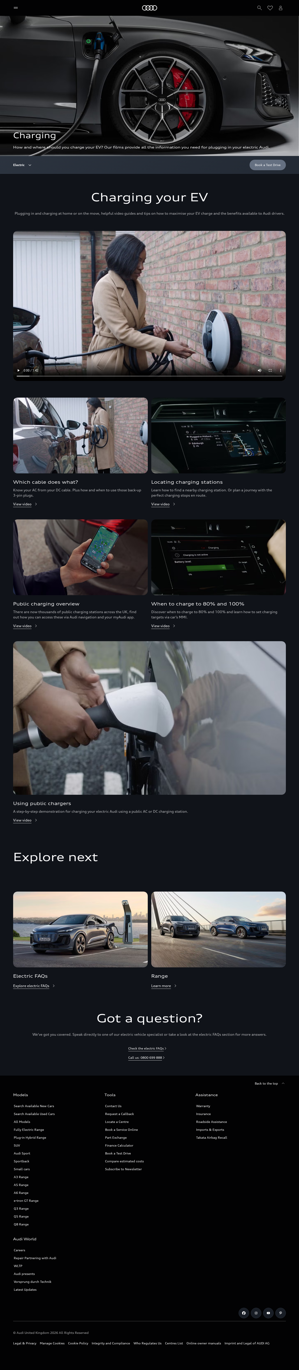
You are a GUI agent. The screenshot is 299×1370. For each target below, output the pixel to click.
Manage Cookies (52, 1343)
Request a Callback (119, 1114)
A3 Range (21, 1177)
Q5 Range (21, 1216)
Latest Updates (25, 1289)
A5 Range (21, 1185)
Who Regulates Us (148, 1343)
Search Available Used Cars (34, 1114)
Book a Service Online (121, 1129)
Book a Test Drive (118, 1153)
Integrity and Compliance (111, 1343)
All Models (22, 1122)
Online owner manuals (203, 1343)
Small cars (22, 1169)
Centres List (174, 1343)
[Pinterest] (280, 1313)
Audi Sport (22, 1153)
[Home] (149, 8)
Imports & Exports (210, 1129)
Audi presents (24, 1274)
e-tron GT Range (26, 1200)
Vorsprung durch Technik (32, 1281)
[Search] (259, 8)
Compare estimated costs (124, 1161)
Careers (19, 1250)
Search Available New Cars (34, 1106)
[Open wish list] (270, 8)
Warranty (203, 1106)
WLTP (18, 1266)
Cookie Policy (78, 1343)
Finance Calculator (119, 1145)
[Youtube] (268, 1313)
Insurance (203, 1114)
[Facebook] (244, 1313)
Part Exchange (116, 1137)
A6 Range (21, 1193)
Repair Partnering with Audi (35, 1258)
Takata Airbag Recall (211, 1137)
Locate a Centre (117, 1122)
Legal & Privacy (24, 1343)
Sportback (21, 1161)
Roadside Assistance (211, 1122)
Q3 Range (21, 1208)
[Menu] (16, 7)
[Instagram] (256, 1313)
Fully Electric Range (29, 1129)
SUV (17, 1145)
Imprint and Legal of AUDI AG (247, 1343)
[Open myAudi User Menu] (280, 8)
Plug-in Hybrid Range (30, 1137)
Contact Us (113, 1106)
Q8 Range (21, 1224)
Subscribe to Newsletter (123, 1169)
